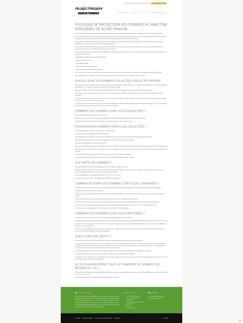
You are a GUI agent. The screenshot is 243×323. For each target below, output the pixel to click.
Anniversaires (144, 12)
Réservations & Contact (158, 12)
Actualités (78, 318)
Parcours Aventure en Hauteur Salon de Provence (137, 3)
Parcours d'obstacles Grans (159, 3)
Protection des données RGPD (103, 318)
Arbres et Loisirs (131, 307)
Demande (117, 318)
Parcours (134, 12)
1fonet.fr (165, 318)
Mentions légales (87, 318)
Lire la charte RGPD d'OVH (82, 274)
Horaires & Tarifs (123, 12)
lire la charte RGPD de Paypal (112, 175)
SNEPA (129, 306)
